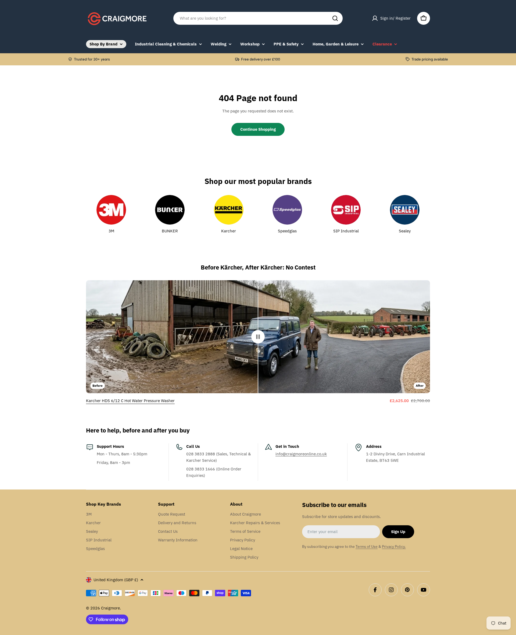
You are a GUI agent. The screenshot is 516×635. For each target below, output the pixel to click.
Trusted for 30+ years (92, 59)
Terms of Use (367, 546)
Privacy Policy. (394, 546)
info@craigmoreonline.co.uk (301, 453)
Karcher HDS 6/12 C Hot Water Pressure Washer (130, 400)
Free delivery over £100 (260, 59)
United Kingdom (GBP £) (116, 579)
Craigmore (110, 608)
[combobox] (258, 18)
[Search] (335, 18)
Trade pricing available (429, 59)
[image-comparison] (258, 336)
